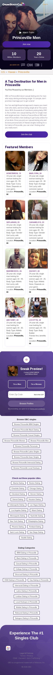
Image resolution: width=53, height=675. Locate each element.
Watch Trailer (28, 32)
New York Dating (16, 521)
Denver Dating (36, 494)
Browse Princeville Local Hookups (26, 468)
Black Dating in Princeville (26, 558)
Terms (23, 656)
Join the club (26, 134)
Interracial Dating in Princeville (26, 585)
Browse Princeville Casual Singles (26, 435)
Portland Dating (35, 527)
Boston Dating (34, 483)
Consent (22, 658)
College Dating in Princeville (26, 569)
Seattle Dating (26, 538)
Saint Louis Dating (17, 532)
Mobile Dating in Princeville (26, 607)
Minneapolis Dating (17, 516)
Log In (45, 4)
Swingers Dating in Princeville (26, 618)
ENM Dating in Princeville (14, 580)
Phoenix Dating (18, 527)
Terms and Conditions (37, 409)
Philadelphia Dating (35, 521)
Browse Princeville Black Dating (26, 430)
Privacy (30, 656)
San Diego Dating (36, 532)
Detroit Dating (17, 499)
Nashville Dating (36, 516)
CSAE (15, 658)
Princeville (23, 72)
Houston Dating (35, 499)
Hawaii (11, 72)
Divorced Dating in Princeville (26, 575)
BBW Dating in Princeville (26, 553)
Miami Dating (37, 510)
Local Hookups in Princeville (26, 602)
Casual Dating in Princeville (26, 564)
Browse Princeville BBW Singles (26, 424)
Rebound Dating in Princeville (26, 613)
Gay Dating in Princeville (39, 580)
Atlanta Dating (18, 483)
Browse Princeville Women (14, 441)
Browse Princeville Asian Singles (26, 457)
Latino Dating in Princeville (26, 591)
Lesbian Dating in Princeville (26, 596)
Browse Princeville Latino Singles (26, 452)
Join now (26, 44)
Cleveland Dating (18, 494)
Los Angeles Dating (18, 510)
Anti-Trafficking (33, 658)
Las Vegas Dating (37, 505)
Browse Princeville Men (40, 441)
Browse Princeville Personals (26, 446)
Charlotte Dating (17, 488)
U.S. (3, 72)
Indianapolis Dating (16, 505)
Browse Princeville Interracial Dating (27, 462)
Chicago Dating (36, 488)
